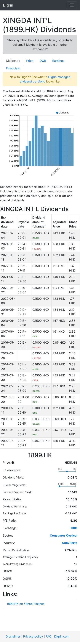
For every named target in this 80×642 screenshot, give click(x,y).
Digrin (8, 5)
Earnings (58, 61)
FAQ (48, 636)
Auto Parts (69, 543)
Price (29, 61)
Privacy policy (33, 636)
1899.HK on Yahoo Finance (25, 604)
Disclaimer (13, 636)
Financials (13, 68)
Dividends (13, 61)
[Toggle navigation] (72, 5)
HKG (74, 528)
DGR (43, 61)
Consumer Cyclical (63, 535)
